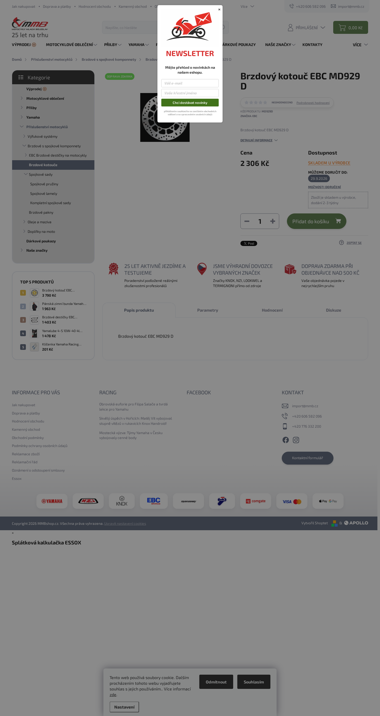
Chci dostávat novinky (190, 103)
